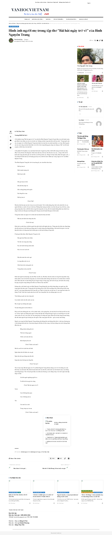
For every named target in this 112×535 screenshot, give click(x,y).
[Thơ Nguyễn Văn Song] (90, 56)
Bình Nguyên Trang (35, 452)
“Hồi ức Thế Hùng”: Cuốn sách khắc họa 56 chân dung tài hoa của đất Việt (92, 495)
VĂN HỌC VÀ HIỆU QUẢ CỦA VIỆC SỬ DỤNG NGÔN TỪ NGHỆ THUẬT (43, 495)
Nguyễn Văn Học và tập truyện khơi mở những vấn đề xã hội (67, 495)
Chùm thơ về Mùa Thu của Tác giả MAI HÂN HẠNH (97, 163)
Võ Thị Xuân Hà (83, 106)
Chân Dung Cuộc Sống (87, 490)
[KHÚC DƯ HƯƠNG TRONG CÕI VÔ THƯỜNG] (20, 486)
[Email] (97, 40)
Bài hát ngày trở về (25, 452)
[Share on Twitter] (95, 40)
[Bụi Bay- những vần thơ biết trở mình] (49, 423)
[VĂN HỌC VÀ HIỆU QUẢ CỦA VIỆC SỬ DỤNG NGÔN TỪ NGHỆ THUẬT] (44, 486)
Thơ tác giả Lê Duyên (97, 83)
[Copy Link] (100, 40)
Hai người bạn (80, 161)
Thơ (19, 492)
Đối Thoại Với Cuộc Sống (87, 492)
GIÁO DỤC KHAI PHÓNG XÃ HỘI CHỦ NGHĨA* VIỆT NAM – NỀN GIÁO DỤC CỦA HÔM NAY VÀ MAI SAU (82, 86)
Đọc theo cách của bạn (40, 2)
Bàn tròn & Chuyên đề (52, 2)
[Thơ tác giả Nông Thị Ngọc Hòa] (97, 141)
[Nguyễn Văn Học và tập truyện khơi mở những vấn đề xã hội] (68, 486)
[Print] (102, 40)
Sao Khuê (81, 120)
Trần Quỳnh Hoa (18, 39)
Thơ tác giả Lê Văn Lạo (83, 149)
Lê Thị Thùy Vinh (45, 452)
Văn (43, 492)
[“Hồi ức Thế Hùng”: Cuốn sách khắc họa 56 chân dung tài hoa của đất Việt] (92, 486)
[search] (10, 3)
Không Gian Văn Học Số (64, 2)
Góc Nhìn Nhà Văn (13, 26)
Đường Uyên (81, 72)
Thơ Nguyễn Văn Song (84, 66)
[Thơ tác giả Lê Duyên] (97, 78)
